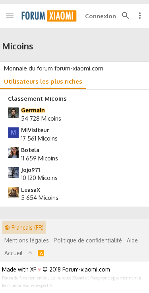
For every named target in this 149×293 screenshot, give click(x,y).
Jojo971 (30, 169)
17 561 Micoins (39, 138)
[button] (10, 16)
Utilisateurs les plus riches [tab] (43, 81)
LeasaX (30, 189)
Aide (132, 240)
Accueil (13, 253)
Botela (30, 149)
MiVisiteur (35, 130)
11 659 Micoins (39, 158)
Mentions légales (26, 240)
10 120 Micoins (39, 178)
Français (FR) (27, 227)
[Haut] (30, 253)
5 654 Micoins (39, 197)
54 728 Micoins (41, 118)
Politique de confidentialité (88, 240)
